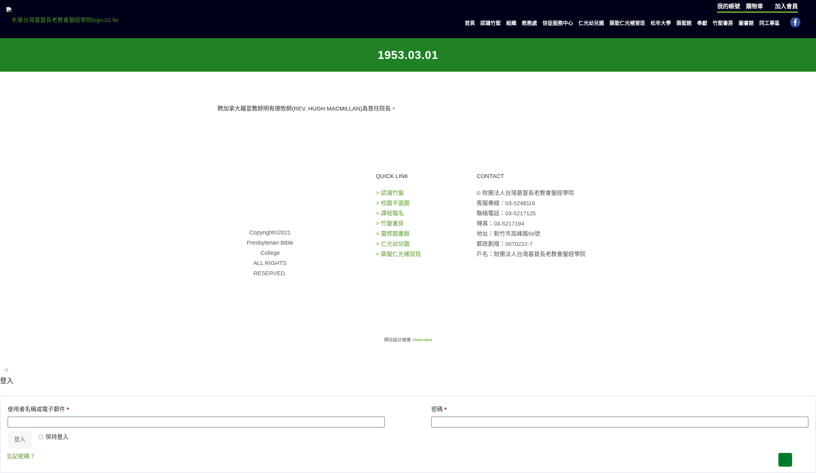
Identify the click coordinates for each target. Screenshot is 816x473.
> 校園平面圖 (393, 203)
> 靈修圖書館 (393, 234)
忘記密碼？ (21, 456)
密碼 (439, 409)
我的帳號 (728, 6)
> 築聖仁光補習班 (398, 254)
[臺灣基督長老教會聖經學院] (62, 20)
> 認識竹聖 (390, 193)
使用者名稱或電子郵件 (38, 409)
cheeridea (422, 339)
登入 (20, 439)
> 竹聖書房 (390, 223)
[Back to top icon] (785, 460)
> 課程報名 (390, 213)
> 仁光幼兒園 (393, 244)
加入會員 (786, 6)
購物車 (755, 6)
